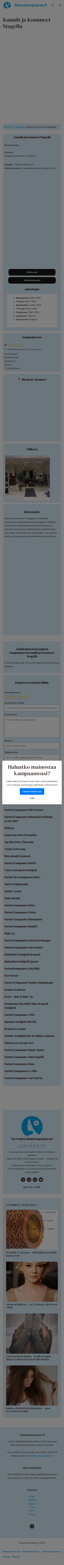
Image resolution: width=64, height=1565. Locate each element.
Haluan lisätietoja (32, 791)
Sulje (32, 798)
